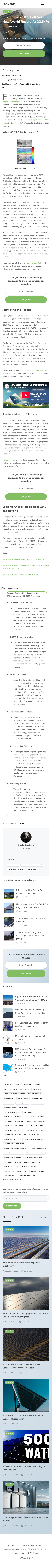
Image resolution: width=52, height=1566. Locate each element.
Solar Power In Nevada (37, 1148)
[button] (45, 4)
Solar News (7, 12)
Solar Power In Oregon (12, 1157)
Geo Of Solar (24, 1089)
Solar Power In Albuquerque (14, 1117)
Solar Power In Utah (28, 1167)
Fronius (6, 460)
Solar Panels (32, 869)
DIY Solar (27, 1085)
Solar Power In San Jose (12, 1162)
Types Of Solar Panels (28, 1176)
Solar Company (23, 1098)
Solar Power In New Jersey (13, 1153)
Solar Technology (37, 1171)
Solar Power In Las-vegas (34, 1139)
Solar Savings (9, 1171)
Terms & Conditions (37, 1549)
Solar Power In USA (11, 1167)
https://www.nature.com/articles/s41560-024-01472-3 (26, 559)
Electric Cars (39, 1085)
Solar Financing (37, 1103)
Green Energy (37, 1089)
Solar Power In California (13, 1126)
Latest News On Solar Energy (32, 865)
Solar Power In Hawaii (32, 1135)
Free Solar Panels (10, 1089)
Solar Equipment (23, 1103)
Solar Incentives (10, 1107)
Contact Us (12, 1545)
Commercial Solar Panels (31, 1545)
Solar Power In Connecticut (14, 1130)
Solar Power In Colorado (35, 1126)
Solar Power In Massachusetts (15, 1148)
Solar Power (28, 1112)
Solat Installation (10, 1176)
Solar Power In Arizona (36, 1117)
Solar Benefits (13, 865)
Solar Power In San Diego (33, 1157)
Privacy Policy (18, 1553)
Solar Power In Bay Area (36, 1121)
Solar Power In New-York (35, 1153)
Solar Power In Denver (35, 1130)
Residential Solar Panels (14, 1549)
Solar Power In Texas (32, 1162)
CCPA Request (33, 1553)
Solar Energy (8, 1103)
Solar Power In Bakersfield (14, 1121)
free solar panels (33, 263)
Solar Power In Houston (12, 1139)
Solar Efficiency (38, 1098)
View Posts (26, 849)
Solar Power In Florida (12, 1135)
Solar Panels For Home (12, 1112)
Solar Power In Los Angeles (14, 1144)
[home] (9, 4)
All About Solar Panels (16, 869)
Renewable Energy (34, 1094)
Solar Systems (22, 1171)
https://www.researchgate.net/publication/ (20, 574)
